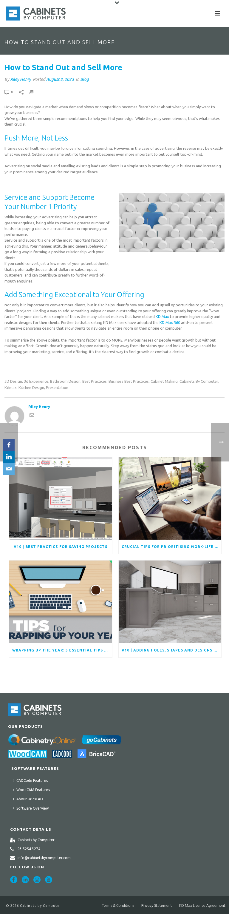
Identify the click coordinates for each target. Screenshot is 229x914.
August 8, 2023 (60, 79)
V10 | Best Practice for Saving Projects (60, 547)
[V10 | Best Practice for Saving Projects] (60, 498)
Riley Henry (20, 79)
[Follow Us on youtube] (48, 880)
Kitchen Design (31, 388)
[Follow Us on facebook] (13, 880)
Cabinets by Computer (199, 381)
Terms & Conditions (118, 905)
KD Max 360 (170, 322)
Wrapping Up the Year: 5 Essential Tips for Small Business (62, 650)
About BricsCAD (29, 799)
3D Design (13, 381)
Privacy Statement (156, 905)
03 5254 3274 (29, 849)
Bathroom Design (65, 381)
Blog (84, 79)
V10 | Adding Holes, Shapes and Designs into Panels (172, 650)
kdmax (10, 388)
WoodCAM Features (33, 790)
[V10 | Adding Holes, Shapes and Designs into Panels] (170, 602)
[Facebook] (9, 445)
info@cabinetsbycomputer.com (44, 858)
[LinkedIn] (9, 457)
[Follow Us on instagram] (37, 880)
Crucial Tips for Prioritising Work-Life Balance (172, 547)
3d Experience (36, 381)
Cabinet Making (164, 381)
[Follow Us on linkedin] (25, 880)
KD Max (162, 316)
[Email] (9, 469)
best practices (94, 381)
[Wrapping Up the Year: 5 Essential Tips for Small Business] (60, 602)
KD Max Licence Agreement (202, 905)
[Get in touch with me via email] (32, 416)
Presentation (57, 388)
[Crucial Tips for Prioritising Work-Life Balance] (170, 498)
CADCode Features (32, 780)
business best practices (129, 381)
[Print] (35, 92)
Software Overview (32, 808)
